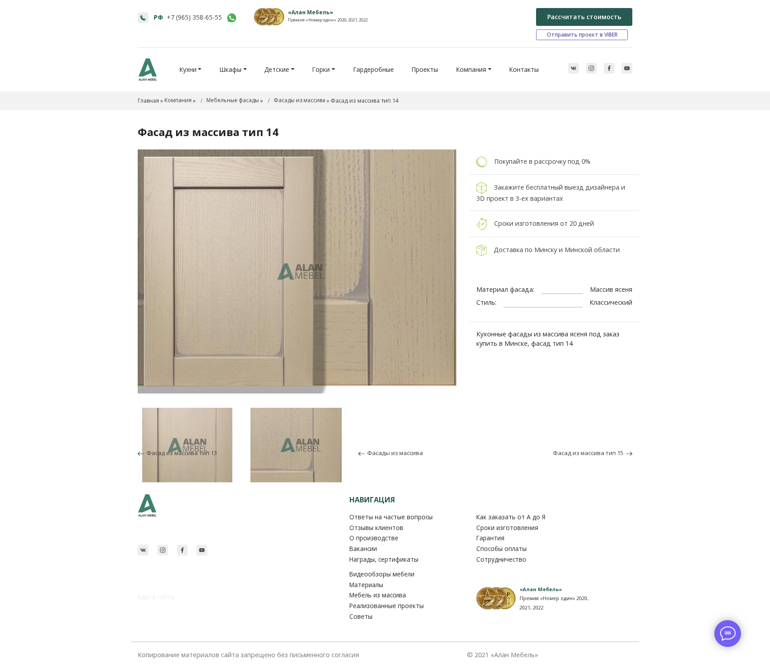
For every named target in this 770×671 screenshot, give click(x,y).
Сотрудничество (501, 559)
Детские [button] (276, 69)
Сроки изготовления (507, 527)
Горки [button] (321, 69)
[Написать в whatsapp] (231, 17)
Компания (178, 100)
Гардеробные (373, 69)
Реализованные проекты (386, 605)
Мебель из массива (377, 595)
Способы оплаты (501, 548)
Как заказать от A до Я (510, 517)
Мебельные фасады (232, 100)
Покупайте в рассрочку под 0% (542, 161)
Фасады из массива (299, 100)
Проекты (424, 69)
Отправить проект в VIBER (582, 34)
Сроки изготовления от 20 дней (544, 223)
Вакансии (363, 548)
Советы (361, 616)
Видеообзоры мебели (381, 574)
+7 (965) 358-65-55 (194, 17)
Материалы (366, 584)
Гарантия (490, 538)
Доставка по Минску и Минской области (557, 249)
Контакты (524, 69)
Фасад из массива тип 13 (180, 453)
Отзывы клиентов (376, 527)
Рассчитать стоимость (584, 16)
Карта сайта (156, 596)
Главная (148, 100)
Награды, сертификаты (383, 559)
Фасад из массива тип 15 (589, 453)
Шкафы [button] (230, 69)
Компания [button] (471, 69)
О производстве (373, 538)
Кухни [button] (188, 69)
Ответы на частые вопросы (391, 517)
